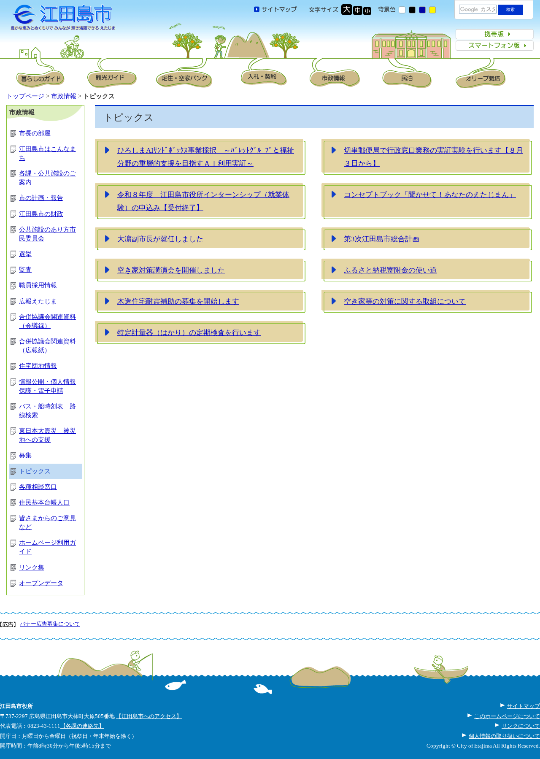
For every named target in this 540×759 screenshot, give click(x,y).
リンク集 (31, 567)
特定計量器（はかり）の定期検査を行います (189, 332)
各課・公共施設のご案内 (47, 178)
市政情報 (63, 96)
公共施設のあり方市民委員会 (47, 234)
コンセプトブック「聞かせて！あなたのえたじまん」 (430, 194)
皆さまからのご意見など (47, 522)
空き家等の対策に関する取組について (405, 301)
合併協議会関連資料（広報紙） (47, 346)
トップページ (25, 96)
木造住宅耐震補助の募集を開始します (178, 301)
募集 (25, 455)
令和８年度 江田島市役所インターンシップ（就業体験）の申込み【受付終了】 (203, 201)
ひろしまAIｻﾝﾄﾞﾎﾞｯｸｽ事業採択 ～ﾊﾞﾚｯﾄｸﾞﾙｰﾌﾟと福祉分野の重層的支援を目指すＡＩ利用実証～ (205, 157)
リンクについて (521, 726)
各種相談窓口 (38, 486)
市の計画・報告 (41, 197)
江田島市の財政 (41, 214)
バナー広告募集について (50, 624)
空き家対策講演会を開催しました (171, 270)
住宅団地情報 (38, 365)
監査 (25, 269)
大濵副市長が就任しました (160, 239)
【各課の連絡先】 (82, 726)
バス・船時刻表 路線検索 (47, 411)
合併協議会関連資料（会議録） (47, 321)
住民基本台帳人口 (44, 502)
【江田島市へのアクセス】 (149, 716)
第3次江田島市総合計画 (381, 239)
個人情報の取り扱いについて (504, 736)
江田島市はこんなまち (47, 153)
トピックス (35, 471)
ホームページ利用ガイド (47, 547)
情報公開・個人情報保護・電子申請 (47, 386)
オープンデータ (41, 583)
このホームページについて (507, 716)
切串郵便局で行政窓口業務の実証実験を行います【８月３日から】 (433, 157)
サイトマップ (523, 706)
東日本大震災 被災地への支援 (47, 435)
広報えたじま (38, 301)
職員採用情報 (38, 285)
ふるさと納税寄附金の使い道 (390, 270)
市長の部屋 (35, 133)
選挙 (25, 254)
